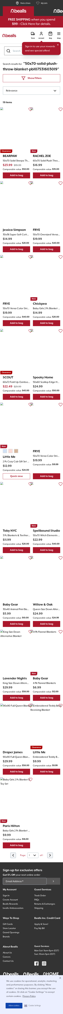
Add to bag (20, 176)
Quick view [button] (20, 477)
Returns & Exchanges (44, 904)
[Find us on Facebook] (36, 963)
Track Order (40, 895)
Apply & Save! (41, 924)
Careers (6, 957)
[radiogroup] (10, 451)
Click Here (27, 24)
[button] (32, 1005)
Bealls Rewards (10, 904)
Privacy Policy (29, 996)
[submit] (53, 881)
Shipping (38, 908)
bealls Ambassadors (13, 908)
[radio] (5, 451)
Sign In (6, 895)
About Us (7, 952)
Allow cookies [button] (14, 1006)
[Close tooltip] (58, 45)
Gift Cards (8, 924)
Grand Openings (11, 932)
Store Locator (9, 928)
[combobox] (31, 90)
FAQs (36, 900)
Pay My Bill (39, 928)
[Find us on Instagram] (44, 963)
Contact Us (8, 961)
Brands (6, 936)
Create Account (10, 900)
